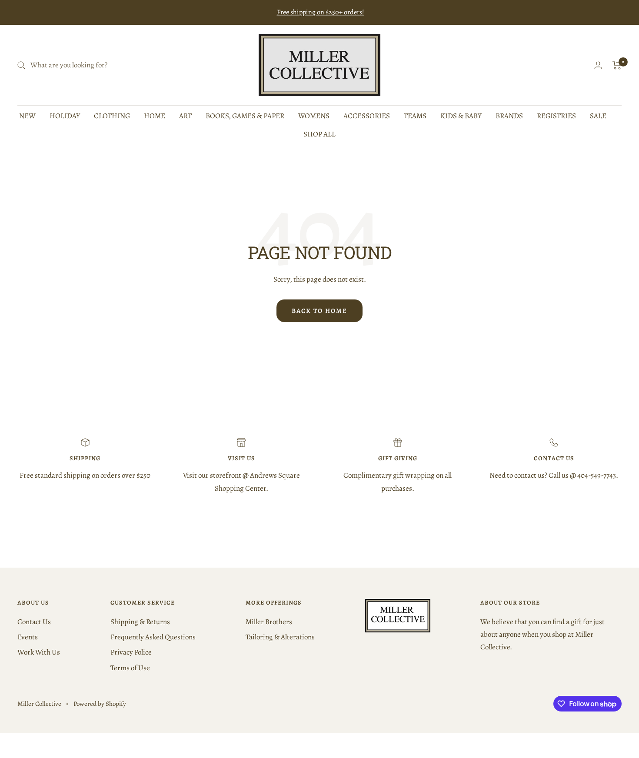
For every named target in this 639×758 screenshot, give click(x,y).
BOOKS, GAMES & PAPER (245, 116)
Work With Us (38, 652)
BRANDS (509, 116)
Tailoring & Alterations (280, 637)
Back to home (319, 310)
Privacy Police (131, 652)
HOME (154, 116)
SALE (598, 116)
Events (27, 637)
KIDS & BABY (461, 116)
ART (185, 116)
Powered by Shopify (99, 703)
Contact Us (34, 622)
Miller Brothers (269, 622)
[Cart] (617, 65)
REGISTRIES (556, 116)
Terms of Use (130, 668)
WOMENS (313, 116)
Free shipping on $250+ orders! (320, 12)
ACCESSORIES (366, 116)
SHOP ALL (319, 134)
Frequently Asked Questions (153, 637)
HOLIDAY (65, 116)
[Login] (598, 65)
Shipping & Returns (140, 622)
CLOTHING (112, 116)
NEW (27, 116)
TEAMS (415, 116)
